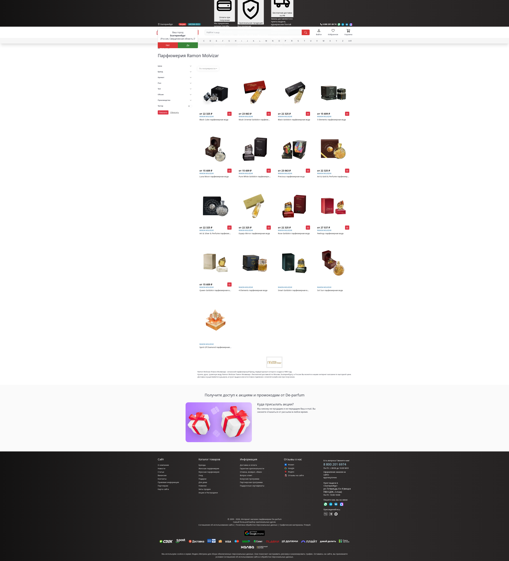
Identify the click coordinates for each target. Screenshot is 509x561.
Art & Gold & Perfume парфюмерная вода (336, 176)
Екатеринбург (166, 24)
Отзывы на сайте (296, 475)
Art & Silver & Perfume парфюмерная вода (219, 233)
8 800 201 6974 (334, 464)
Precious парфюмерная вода (291, 176)
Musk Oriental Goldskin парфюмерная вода (259, 119)
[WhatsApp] (338, 24)
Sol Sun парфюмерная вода (330, 290)
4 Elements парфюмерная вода (253, 290)
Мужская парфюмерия (209, 472)
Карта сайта (163, 489)
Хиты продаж (205, 489)
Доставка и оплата (248, 465)
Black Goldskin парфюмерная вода (294, 119)
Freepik (307, 525)
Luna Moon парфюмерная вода (214, 176)
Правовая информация (168, 482)
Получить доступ (268, 418)
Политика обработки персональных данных (257, 525)
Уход (201, 475)
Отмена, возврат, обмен (251, 472)
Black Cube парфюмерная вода (213, 119)
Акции (182, 24)
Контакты (162, 479)
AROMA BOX (194, 24)
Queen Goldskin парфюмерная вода (216, 290)
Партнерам (163, 485)
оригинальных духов (265, 522)
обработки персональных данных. (277, 557)
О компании (163, 465)
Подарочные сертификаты (252, 485)
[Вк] (346, 24)
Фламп (291, 465)
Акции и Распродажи (208, 492)
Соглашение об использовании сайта (216, 525)
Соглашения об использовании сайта (241, 557)
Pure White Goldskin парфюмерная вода (257, 176)
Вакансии (162, 475)
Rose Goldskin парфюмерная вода (294, 233)
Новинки (203, 485)
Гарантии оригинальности (252, 468)
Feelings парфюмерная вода (330, 233)
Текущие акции (281, 48)
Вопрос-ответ (246, 475)
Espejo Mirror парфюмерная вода (254, 233)
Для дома (203, 482)
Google (291, 468)
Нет (168, 45)
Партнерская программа (251, 482)
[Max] (351, 24)
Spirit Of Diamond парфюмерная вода (217, 347)
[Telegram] (342, 24)
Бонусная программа (249, 479)
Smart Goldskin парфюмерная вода (294, 290)
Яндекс (291, 472)
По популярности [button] (207, 68)
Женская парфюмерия (209, 468)
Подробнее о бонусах (223, 51)
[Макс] (336, 514)
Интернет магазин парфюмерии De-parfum (261, 519)
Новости (161, 468)
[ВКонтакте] (325, 514)
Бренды (202, 465)
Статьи (161, 472)
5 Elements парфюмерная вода (331, 119)
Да (188, 45)
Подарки (202, 479)
